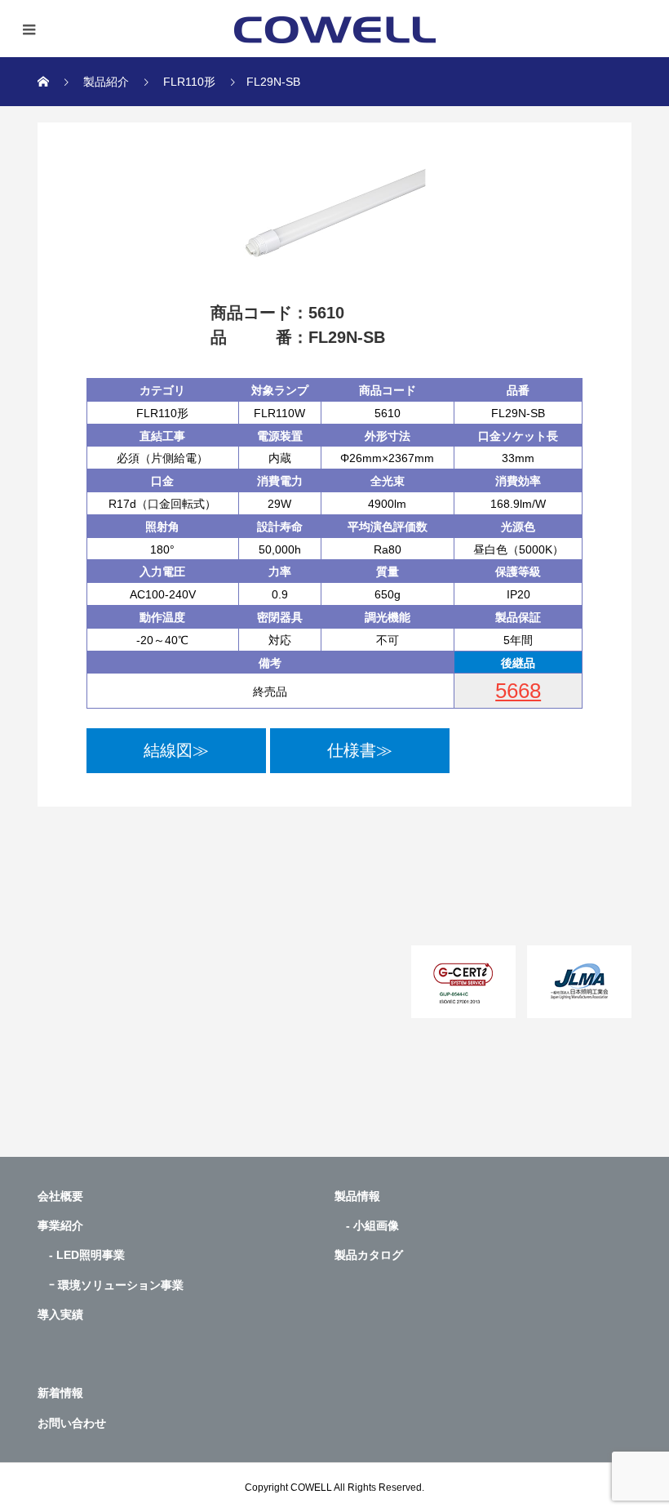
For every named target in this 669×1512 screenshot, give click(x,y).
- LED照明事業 (81, 1254)
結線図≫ (176, 750)
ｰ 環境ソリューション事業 (111, 1285)
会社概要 (60, 1196)
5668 (518, 690)
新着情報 (60, 1392)
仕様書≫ (359, 750)
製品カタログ (368, 1254)
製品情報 (357, 1196)
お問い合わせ (72, 1423)
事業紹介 (60, 1225)
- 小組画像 (366, 1225)
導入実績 (60, 1314)
